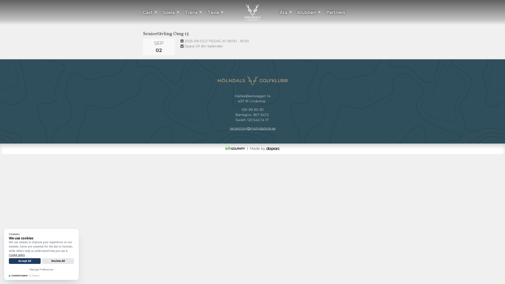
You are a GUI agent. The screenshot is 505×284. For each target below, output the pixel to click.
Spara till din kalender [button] (203, 46)
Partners (335, 12)
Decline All (58, 261)
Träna (191, 12)
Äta (283, 12)
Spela (169, 12)
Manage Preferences (41, 269)
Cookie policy (17, 255)
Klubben (306, 12)
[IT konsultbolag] (273, 148)
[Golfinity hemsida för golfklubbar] (235, 148)
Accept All (24, 261)
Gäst (148, 12)
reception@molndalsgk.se (253, 128)
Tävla (213, 12)
